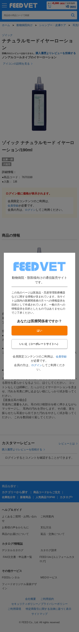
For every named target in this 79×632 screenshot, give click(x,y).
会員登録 (61, 356)
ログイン (36, 365)
